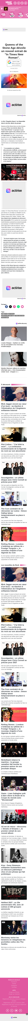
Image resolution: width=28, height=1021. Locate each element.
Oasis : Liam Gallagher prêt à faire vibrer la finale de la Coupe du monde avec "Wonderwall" (13, 796)
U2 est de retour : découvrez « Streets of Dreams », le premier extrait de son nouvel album (13, 830)
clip (2, 313)
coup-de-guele (5, 317)
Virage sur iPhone (14, 992)
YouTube (14, 987)
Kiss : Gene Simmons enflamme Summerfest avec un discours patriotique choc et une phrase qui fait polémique (13, 869)
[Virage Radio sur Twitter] (11, 1010)
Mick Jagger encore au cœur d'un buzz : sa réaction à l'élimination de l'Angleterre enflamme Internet (13, 407)
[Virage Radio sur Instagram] (20, 1010)
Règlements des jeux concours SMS (14, 1002)
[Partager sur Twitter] (10, 307)
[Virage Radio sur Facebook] (7, 1010)
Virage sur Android (14, 994)
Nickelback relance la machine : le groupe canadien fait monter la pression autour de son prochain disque (11, 764)
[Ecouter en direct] (18, 3)
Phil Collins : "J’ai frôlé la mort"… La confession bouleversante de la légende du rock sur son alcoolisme (13, 447)
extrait (5, 313)
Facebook (14, 981)
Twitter (14, 983)
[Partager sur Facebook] (6, 307)
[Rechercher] (22, 3)
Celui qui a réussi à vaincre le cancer (12, 255)
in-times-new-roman (19, 315)
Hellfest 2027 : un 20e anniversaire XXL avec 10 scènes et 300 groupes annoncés (12, 905)
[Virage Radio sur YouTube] (16, 1010)
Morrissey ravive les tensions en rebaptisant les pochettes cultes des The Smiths (13, 941)
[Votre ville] (15, 3)
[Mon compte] (25, 3)
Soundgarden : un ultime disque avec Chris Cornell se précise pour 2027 (14, 480)
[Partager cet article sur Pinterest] (14, 307)
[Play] (2, 9)
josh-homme (11, 313)
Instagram (14, 985)
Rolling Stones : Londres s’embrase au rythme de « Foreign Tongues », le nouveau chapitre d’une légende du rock (12, 548)
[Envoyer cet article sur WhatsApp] (18, 307)
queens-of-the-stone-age (7, 315)
